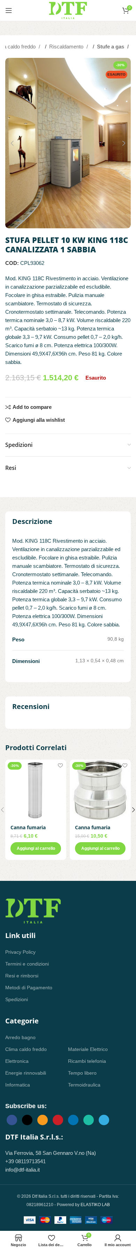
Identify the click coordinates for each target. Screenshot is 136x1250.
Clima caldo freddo (26, 1049)
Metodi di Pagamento (28, 987)
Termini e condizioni (27, 964)
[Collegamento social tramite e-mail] (42, 1120)
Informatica (17, 1085)
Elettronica (17, 1061)
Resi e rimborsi (21, 975)
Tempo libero (82, 1073)
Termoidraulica (84, 1085)
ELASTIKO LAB (95, 1204)
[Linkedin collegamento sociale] (73, 1120)
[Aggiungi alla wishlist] (60, 766)
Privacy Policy (20, 952)
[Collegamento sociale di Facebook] (12, 1120)
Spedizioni (16, 999)
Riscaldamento (67, 46)
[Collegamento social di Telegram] (104, 1120)
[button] (12, 143)
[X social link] (27, 1120)
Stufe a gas (111, 46)
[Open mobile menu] (9, 10)
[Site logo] (68, 10)
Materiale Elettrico (88, 1049)
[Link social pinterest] (58, 1120)
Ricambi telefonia (87, 1061)
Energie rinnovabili (25, 1073)
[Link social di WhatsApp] (88, 1120)
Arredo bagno (20, 1037)
